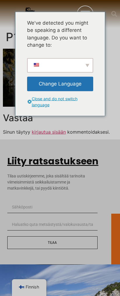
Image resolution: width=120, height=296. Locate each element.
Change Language (60, 83)
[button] (114, 14)
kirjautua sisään (49, 132)
